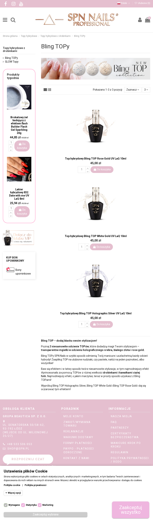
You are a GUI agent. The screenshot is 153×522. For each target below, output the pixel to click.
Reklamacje (73, 431)
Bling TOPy (11, 57)
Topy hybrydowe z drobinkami (14, 50)
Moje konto (73, 416)
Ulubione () (143, 3)
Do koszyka (104, 169)
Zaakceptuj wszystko (130, 510)
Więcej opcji (14, 493)
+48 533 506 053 (19, 444)
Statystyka (31, 505)
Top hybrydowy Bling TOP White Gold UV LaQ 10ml (96, 236)
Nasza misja (121, 416)
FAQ (114, 422)
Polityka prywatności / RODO (130, 460)
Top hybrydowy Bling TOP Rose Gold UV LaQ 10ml (95, 158)
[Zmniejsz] (87, 171)
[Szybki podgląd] (98, 153)
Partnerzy (120, 427)
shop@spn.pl (18, 448)
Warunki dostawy (78, 437)
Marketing (47, 505)
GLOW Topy (11, 61)
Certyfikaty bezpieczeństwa (125, 435)
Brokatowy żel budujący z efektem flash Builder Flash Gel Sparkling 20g (19, 125)
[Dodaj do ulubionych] (93, 153)
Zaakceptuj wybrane (46, 514)
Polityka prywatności (35, 485)
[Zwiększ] (87, 168)
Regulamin (119, 452)
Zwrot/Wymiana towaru (77, 424)
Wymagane (14, 505)
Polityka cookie (12, 485)
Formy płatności (77, 443)
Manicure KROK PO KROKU (126, 445)
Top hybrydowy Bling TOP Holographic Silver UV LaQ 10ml (96, 313)
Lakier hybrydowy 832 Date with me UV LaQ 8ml (19, 194)
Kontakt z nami (76, 458)
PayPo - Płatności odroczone (78, 450)
